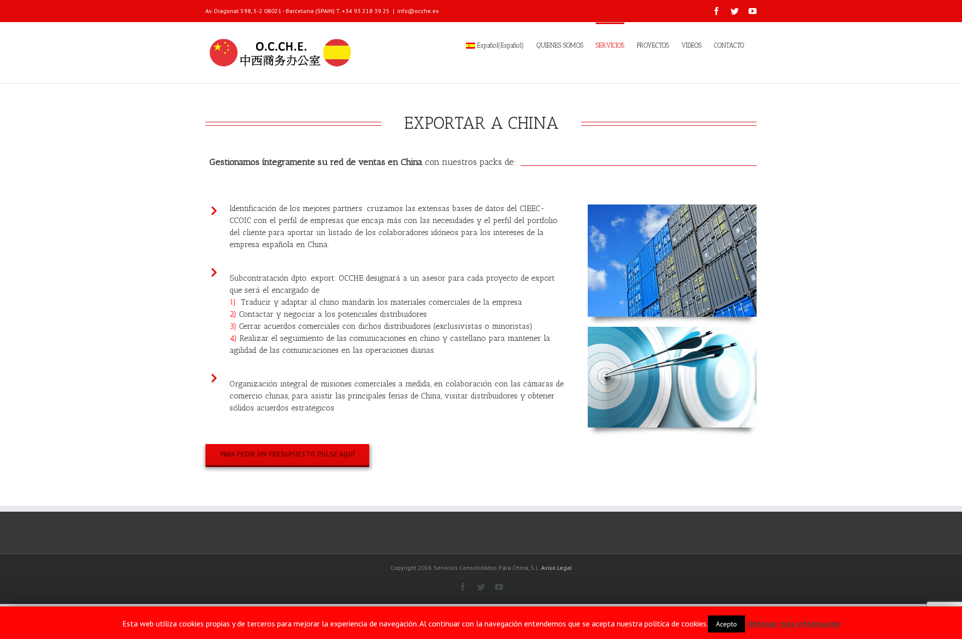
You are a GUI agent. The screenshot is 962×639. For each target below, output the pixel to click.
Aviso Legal (556, 567)
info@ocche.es (418, 11)
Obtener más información (793, 623)
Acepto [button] (726, 623)
